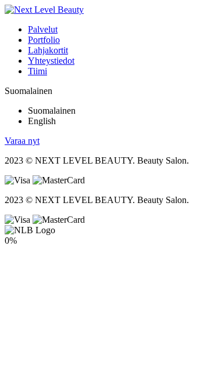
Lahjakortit (48, 50)
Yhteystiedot (51, 61)
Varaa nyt (22, 141)
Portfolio (44, 40)
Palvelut (43, 29)
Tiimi (37, 71)
